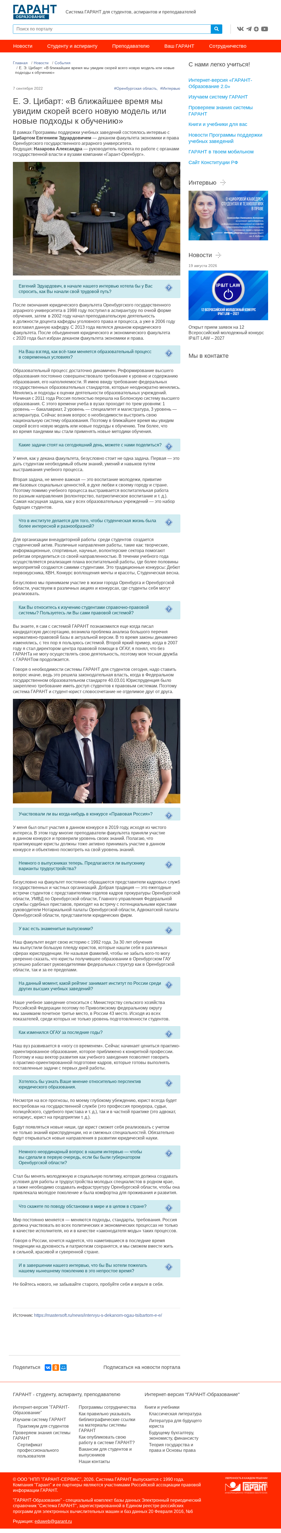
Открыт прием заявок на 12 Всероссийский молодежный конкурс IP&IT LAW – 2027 (226, 333)
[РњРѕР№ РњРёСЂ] (63, 1367)
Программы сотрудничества (107, 1407)
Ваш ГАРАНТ (179, 46)
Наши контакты (94, 1461)
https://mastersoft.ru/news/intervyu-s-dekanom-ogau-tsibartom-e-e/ (98, 1315)
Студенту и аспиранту (72, 46)
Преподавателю (131, 46)
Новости (22, 46)
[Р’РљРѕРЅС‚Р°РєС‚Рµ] (48, 1367)
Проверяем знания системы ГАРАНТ (221, 111)
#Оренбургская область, (136, 88)
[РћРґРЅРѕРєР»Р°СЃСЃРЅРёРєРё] (55, 1367)
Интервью (203, 182)
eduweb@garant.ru (53, 1521)
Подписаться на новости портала (141, 1367)
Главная (20, 63)
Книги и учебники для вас (218, 124)
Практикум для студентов (43, 1426)
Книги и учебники (162, 1407)
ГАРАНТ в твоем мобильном (221, 151)
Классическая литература (175, 1413)
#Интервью (170, 88)
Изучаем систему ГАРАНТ (218, 97)
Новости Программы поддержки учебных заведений (225, 138)
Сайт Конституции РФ (213, 162)
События (63, 63)
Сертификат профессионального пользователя (38, 1450)
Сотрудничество (227, 46)
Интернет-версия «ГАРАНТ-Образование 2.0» (220, 83)
